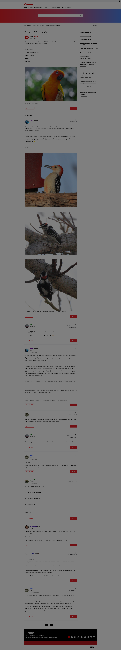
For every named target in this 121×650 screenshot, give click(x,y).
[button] (78, 314)
